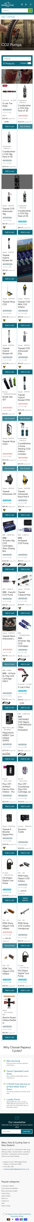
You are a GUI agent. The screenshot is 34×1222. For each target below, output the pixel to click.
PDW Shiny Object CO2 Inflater (8, 926)
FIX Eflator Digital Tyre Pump (7, 880)
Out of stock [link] (10, 946)
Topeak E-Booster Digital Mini (7, 832)
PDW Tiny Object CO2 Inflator (8, 971)
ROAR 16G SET (7, 398)
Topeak (4, 206)
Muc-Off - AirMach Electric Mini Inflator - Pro (8, 788)
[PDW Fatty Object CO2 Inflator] (25, 864)
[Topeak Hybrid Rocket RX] (9, 243)
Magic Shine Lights (8, 727)
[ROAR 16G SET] (9, 383)
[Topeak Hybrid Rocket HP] (9, 336)
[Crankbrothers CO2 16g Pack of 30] (9, 137)
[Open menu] (31, 4)
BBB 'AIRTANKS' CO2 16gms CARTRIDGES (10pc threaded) (24, 723)
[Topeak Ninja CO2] (9, 290)
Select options (25, 899)
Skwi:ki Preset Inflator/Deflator (9, 1020)
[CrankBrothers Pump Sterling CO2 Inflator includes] (25, 430)
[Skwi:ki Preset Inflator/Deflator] (9, 1001)
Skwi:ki (4, 1010)
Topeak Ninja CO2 (8, 303)
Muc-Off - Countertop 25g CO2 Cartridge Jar (24, 788)
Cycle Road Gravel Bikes (9, 1188)
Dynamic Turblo (22, 830)
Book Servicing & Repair (9, 1191)
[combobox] (17, 10)
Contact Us (5, 1201)
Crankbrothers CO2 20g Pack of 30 (24, 108)
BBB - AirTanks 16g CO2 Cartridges (24, 642)
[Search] (30, 10)
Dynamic (20, 826)
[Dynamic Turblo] (25, 817)
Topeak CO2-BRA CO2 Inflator (24, 304)
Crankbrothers (22, 100)
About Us (4, 1198)
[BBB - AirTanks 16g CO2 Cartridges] (25, 624)
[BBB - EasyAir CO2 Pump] (9, 580)
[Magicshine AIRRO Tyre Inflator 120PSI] (9, 719)
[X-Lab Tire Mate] (9, 91)
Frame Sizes (5, 1193)
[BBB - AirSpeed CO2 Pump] (25, 526)
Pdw (19, 873)
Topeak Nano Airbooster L (8, 637)
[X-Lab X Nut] (25, 675)
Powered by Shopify (17, 1216)
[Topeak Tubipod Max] (25, 580)
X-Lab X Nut (24, 687)
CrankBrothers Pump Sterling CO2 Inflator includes (24, 448)
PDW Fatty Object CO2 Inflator (24, 878)
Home (3, 17)
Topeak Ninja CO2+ (8, 442)
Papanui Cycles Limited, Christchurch (19, 1214)
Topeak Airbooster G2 (9, 492)
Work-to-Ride (5, 1206)
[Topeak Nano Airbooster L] (9, 624)
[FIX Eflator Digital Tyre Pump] (9, 864)
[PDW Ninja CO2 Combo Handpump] (25, 911)
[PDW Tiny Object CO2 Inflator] (9, 957)
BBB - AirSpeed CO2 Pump (23, 540)
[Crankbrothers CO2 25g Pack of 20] (25, 197)
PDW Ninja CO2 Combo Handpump (24, 926)
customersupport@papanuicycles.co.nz (16, 1169)
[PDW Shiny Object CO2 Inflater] (9, 911)
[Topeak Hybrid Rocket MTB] (25, 383)
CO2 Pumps (11, 17)
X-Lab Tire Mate (7, 104)
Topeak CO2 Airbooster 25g (24, 351)
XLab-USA (5, 100)
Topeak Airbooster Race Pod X (23, 494)
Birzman (5, 392)
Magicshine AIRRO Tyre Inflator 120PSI (8, 736)
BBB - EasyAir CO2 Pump (9, 593)
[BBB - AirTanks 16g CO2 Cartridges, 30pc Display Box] (9, 526)
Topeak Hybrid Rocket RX (7, 258)
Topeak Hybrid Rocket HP (7, 351)
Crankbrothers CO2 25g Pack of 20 (24, 213)
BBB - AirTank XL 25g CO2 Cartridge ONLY (8, 677)
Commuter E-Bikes (7, 1186)
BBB (3, 535)
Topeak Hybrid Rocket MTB (24, 397)
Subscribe (26, 1131)
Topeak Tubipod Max (24, 593)
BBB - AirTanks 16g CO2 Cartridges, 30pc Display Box (8, 544)
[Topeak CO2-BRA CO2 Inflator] (25, 290)
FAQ (2, 1203)
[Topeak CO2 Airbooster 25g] (25, 336)
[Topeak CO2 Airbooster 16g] (9, 197)
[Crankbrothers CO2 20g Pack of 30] (25, 91)
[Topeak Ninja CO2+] (9, 430)
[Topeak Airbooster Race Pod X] (25, 480)
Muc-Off (4, 779)
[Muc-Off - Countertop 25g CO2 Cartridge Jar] (25, 770)
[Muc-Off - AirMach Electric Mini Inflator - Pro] (9, 770)
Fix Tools (5, 873)
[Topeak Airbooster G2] (9, 480)
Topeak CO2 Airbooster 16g (8, 211)
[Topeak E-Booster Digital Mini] (9, 817)
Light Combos (5, 1196)
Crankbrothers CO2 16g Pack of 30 (8, 154)
